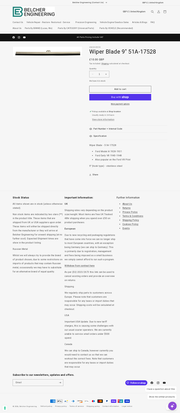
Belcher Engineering (28, 406)
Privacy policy (61, 406)
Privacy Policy (130, 212)
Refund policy (46, 406)
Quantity (92, 69)
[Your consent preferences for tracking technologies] (5, 408)
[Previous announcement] (60, 37)
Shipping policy (93, 406)
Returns (126, 208)
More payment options (120, 104)
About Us (127, 204)
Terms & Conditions (132, 216)
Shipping (105, 64)
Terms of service (76, 406)
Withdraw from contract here (79, 265)
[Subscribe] (60, 382)
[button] (49, 22)
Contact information (110, 406)
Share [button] (95, 174)
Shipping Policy (130, 220)
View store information (103, 119)
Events (126, 228)
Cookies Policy (130, 224)
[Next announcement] (120, 37)
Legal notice (127, 406)
